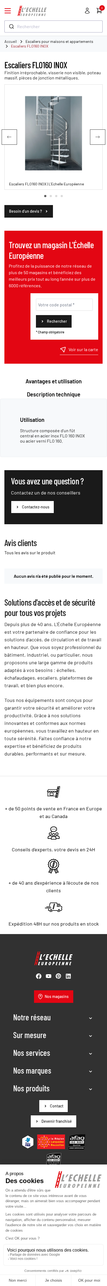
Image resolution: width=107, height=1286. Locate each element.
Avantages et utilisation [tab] (54, 381)
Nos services (31, 1052)
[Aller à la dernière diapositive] (9, 137)
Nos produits (31, 1088)
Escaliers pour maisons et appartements (59, 41)
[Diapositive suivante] (97, 137)
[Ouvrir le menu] (7, 10)
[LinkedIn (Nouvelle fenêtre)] (68, 976)
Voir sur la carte (83, 349)
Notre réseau (32, 1017)
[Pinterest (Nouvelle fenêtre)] (58, 976)
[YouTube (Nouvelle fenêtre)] (49, 976)
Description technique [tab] (53, 394)
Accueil (10, 41)
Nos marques (32, 1070)
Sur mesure (29, 1035)
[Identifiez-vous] (87, 10)
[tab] (45, 196)
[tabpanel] (53, 430)
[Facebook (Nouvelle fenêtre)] (39, 976)
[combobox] (53, 26)
